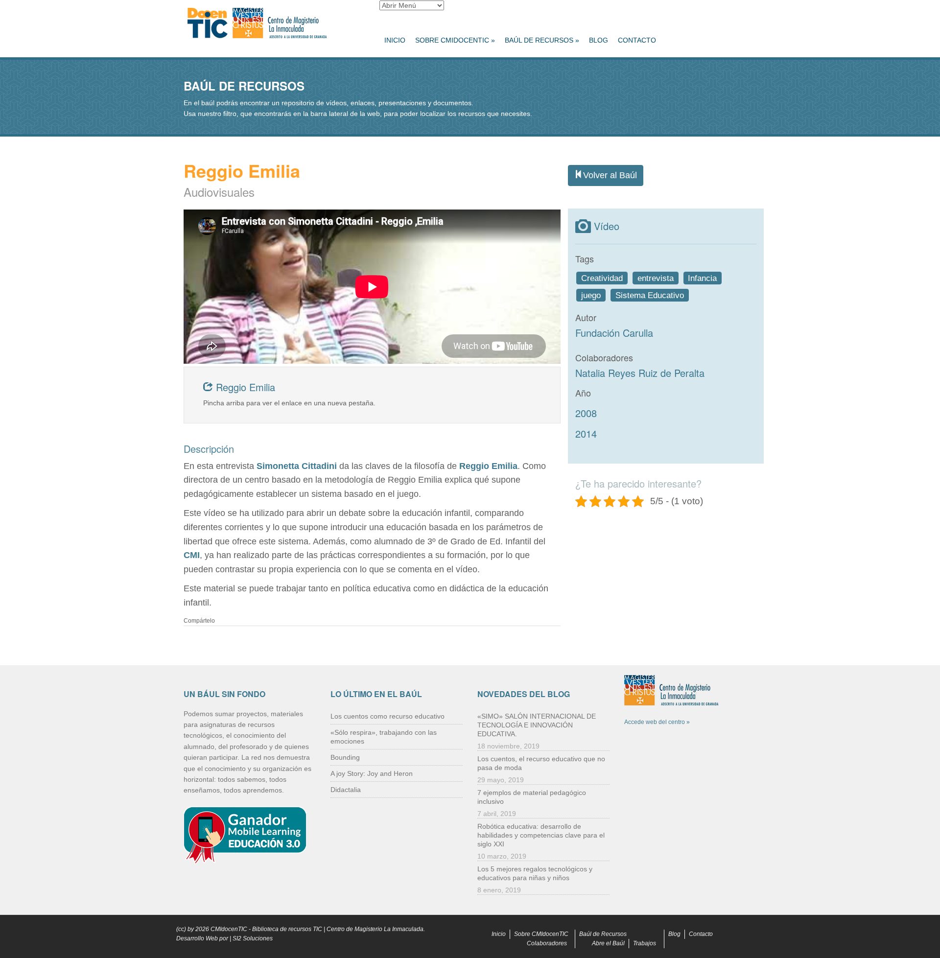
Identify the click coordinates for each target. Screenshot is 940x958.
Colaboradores (547, 943)
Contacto (637, 40)
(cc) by (185, 929)
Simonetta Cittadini (295, 466)
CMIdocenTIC (229, 929)
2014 (586, 433)
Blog (598, 40)
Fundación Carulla (614, 333)
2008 (586, 413)
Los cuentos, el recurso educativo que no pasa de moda (541, 763)
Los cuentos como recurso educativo (387, 716)
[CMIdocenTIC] (274, 23)
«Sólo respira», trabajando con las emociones (383, 736)
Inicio (394, 40)
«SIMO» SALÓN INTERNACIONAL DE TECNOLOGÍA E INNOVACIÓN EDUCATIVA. (536, 725)
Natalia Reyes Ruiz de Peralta (640, 373)
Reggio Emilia (244, 387)
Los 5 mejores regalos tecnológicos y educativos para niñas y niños (534, 873)
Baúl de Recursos (542, 40)
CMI (192, 555)
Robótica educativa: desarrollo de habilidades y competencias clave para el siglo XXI (541, 835)
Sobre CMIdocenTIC (455, 40)
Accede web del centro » (657, 722)
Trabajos (644, 943)
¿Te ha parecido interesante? (638, 483)
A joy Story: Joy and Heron (371, 773)
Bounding (345, 757)
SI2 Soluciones (253, 938)
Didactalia (345, 790)
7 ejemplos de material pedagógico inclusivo (531, 797)
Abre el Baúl (608, 943)
